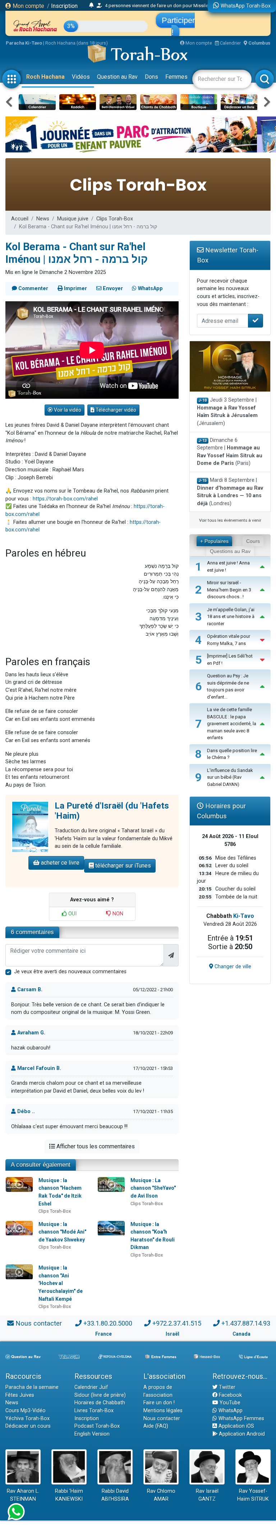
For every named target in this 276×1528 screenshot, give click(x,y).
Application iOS (235, 1426)
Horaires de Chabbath (99, 1403)
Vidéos (81, 76)
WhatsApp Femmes (240, 1418)
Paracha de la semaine (32, 1387)
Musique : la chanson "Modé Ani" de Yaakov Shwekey (62, 1232)
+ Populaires (214, 541)
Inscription (64, 6)
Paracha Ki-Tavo (24, 43)
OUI (72, 914)
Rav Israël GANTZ (207, 1495)
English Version (92, 1434)
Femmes (176, 76)
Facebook (229, 1395)
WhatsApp (230, 1411)
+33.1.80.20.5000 (107, 1323)
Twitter (226, 1387)
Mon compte (27, 6)
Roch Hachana (45, 76)
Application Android (241, 1434)
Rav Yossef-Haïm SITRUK (253, 1495)
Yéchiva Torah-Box (27, 1418)
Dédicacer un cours (28, 1426)
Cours (253, 541)
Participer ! (178, 26)
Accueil (19, 219)
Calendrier (230, 43)
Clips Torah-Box (114, 219)
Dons (151, 76)
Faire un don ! (159, 1403)
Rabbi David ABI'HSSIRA (115, 1495)
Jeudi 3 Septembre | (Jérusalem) (227, 411)
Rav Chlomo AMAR (161, 1495)
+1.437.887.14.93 (245, 1323)
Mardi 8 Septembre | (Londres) (230, 492)
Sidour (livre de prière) (100, 1395)
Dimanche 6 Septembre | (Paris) (229, 452)
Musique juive (72, 219)
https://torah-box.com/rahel (65, 499)
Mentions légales (163, 1411)
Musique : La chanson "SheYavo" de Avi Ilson (153, 1188)
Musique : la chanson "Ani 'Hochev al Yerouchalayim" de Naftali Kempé (60, 1283)
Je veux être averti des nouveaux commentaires (70, 972)
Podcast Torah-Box (97, 1426)
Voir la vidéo (67, 410)
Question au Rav (117, 76)
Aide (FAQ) (155, 1426)
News (42, 219)
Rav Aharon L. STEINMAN (23, 1495)
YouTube (229, 1403)
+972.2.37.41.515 (176, 1323)
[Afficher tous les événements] (91, 5)
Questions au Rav (230, 551)
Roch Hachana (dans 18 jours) (76, 43)
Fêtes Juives (19, 1395)
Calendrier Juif (91, 1387)
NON (117, 914)
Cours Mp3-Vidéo (25, 1411)
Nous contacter (38, 1323)
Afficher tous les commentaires (95, 1146)
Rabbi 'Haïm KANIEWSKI (69, 1495)
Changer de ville (232, 967)
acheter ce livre (59, 862)
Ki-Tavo (243, 915)
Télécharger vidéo (115, 410)
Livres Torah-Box (94, 1411)
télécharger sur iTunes (122, 865)
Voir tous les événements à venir (230, 520)
